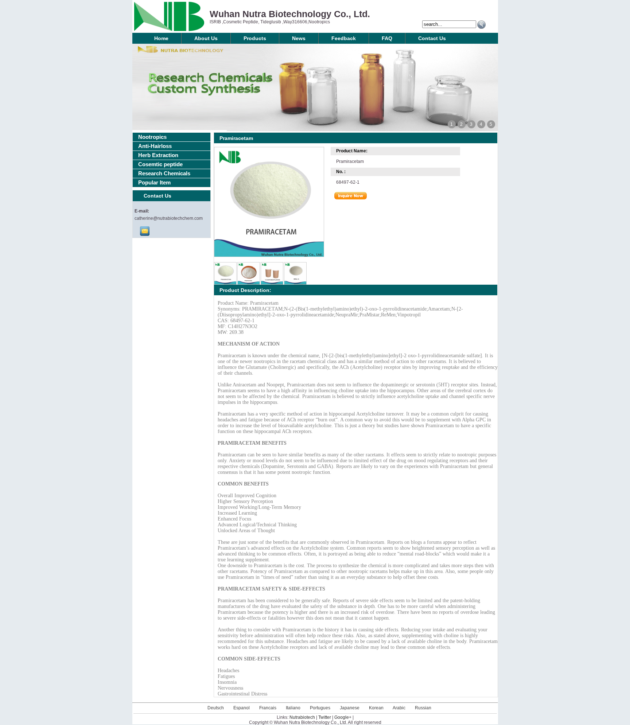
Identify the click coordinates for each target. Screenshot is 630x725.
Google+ (342, 717)
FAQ (387, 38)
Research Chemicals (164, 173)
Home (161, 38)
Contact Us (432, 38)
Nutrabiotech (302, 717)
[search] (481, 24)
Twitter (324, 717)
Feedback (343, 38)
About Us (206, 38)
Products (255, 38)
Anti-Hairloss (155, 146)
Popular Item (154, 182)
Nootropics (152, 137)
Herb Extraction (158, 155)
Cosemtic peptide (160, 164)
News (299, 38)
